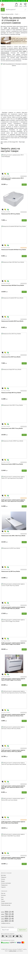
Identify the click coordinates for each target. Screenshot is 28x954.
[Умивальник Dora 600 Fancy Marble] (14, 342)
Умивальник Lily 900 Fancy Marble (10, 571)
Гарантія (3, 887)
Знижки (3, 901)
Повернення (4, 885)
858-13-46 (7, 918)
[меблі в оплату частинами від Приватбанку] (14, 1)
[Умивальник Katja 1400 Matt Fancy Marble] (14, 270)
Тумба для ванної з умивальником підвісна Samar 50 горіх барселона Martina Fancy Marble (13, 787)
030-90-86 (7, 916)
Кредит (3, 881)
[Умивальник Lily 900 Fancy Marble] (14, 556)
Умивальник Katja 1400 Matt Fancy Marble (12, 285)
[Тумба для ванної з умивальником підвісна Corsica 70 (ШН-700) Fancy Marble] (14, 592)
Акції (2, 899)
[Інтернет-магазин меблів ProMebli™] (2, 5)
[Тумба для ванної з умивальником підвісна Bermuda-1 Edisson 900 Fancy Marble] (14, 735)
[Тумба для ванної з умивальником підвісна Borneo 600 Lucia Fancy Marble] (14, 807)
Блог (2, 897)
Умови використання (6, 903)
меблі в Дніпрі (12, 950)
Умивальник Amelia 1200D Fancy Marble (12, 464)
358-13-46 (7, 912)
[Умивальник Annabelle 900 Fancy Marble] (14, 306)
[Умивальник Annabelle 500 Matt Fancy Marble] (14, 234)
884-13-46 (7, 921)
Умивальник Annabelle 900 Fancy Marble (12, 321)
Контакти (3, 895)
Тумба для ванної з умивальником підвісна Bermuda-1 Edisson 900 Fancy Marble (13, 751)
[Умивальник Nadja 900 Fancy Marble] (14, 377)
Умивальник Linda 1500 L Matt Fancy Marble (13, 535)
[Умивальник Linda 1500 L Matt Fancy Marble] (14, 520)
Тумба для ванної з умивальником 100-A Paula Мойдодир (12, 178)
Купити (24, 184)
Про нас (3, 893)
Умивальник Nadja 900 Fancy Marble (11, 392)
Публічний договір (5, 905)
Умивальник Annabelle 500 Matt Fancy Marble (13, 249)
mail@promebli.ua (5, 923)
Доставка (3, 875)
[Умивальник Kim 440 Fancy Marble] (14, 199)
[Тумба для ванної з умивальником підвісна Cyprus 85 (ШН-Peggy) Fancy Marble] (14, 664)
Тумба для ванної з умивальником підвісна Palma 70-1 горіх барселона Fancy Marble (13, 500)
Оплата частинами (6, 883)
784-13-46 (7, 914)
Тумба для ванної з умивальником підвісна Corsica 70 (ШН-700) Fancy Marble (13, 608)
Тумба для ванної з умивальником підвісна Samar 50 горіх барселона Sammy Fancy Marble (13, 716)
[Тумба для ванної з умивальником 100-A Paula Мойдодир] (14, 163)
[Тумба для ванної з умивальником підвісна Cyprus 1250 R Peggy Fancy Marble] (14, 628)
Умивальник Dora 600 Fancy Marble (10, 356)
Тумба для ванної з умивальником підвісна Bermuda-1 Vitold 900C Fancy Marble (13, 858)
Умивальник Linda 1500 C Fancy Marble (12, 428)
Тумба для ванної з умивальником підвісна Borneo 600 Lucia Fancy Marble (13, 822)
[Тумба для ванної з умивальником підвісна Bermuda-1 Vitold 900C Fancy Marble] (14, 842)
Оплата (3, 879)
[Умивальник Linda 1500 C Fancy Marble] (14, 413)
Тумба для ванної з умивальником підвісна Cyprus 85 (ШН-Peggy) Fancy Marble (13, 679)
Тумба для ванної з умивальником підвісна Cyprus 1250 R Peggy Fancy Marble (13, 643)
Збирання (3, 877)
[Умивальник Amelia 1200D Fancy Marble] (14, 449)
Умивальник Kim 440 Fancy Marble (10, 213)
